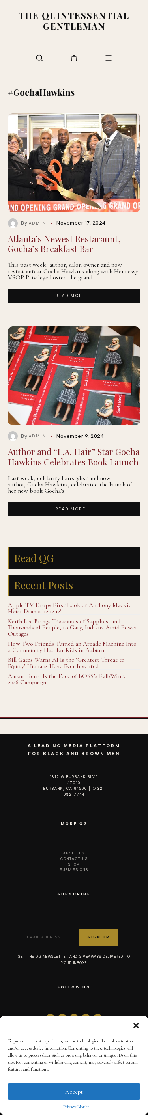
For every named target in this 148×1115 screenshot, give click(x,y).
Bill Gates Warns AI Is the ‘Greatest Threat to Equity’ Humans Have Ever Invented (66, 663)
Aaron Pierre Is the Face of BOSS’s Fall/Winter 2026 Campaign (68, 679)
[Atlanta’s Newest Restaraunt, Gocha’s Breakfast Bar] (74, 162)
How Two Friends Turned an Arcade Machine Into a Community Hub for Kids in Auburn (72, 646)
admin (38, 223)
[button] (136, 1025)
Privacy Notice (76, 1106)
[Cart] (74, 58)
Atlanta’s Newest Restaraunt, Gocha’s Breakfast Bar (64, 244)
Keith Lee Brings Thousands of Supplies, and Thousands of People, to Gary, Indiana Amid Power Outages (72, 627)
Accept (74, 1091)
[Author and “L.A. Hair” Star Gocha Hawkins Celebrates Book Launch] (74, 375)
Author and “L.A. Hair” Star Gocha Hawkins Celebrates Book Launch (74, 456)
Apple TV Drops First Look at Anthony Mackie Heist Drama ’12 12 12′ (69, 608)
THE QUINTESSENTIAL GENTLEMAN (74, 20)
